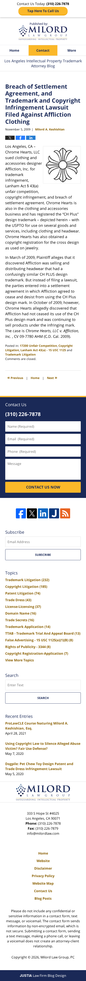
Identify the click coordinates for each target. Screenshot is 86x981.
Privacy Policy (43, 876)
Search (43, 698)
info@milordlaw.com (43, 833)
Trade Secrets (19, 620)
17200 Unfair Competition (38, 346)
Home (14, 50)
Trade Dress (18, 600)
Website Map (43, 883)
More (71, 50)
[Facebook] (21, 513)
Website (43, 861)
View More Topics (19, 660)
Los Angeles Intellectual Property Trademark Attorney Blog (43, 31)
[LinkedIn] (43, 513)
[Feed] (65, 513)
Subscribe (43, 555)
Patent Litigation (22, 593)
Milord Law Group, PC (57, 957)
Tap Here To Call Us (43, 11)
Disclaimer (43, 868)
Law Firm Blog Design (43, 975)
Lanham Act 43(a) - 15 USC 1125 (43, 350)
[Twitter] (32, 513)
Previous (15, 377)
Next (52, 377)
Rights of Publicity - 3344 (28, 646)
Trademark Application (27, 626)
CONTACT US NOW (43, 487)
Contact (42, 50)
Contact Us (43, 891)
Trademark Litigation (20, 354)
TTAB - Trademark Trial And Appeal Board (42, 633)
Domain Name (20, 613)
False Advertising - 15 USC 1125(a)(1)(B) (39, 640)
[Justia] (54, 513)
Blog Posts (43, 898)
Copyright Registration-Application (36, 653)
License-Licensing (23, 606)
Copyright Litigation (26, 586)
